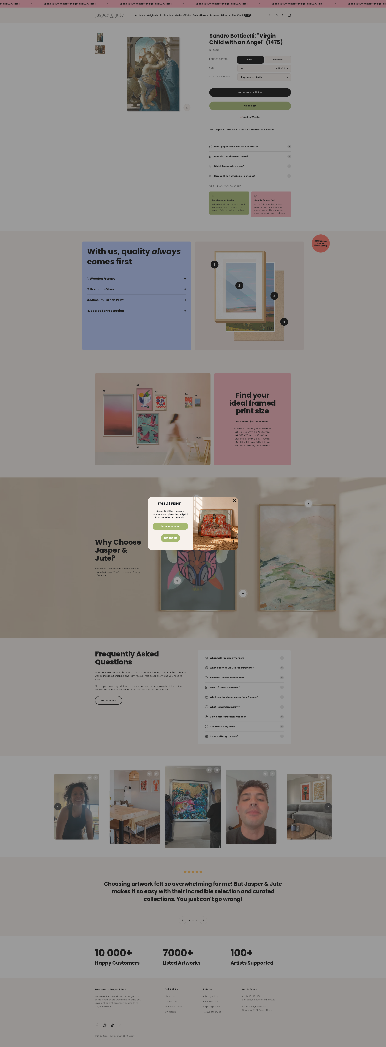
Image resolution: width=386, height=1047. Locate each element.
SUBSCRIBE (170, 538)
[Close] (234, 500)
